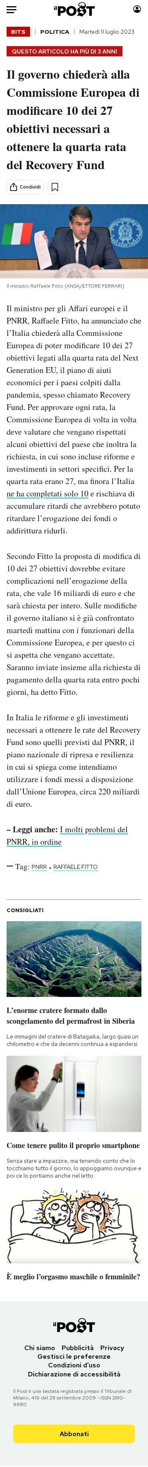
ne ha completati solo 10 (47, 493)
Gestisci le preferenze (74, 1356)
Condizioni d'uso (74, 1365)
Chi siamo (39, 1348)
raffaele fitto (75, 867)
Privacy (112, 1348)
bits (18, 31)
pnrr (39, 867)
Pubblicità (78, 1348)
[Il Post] (74, 9)
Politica (54, 31)
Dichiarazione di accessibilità (74, 1374)
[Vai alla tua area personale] (137, 9)
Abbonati (74, 1434)
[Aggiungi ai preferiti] (55, 187)
